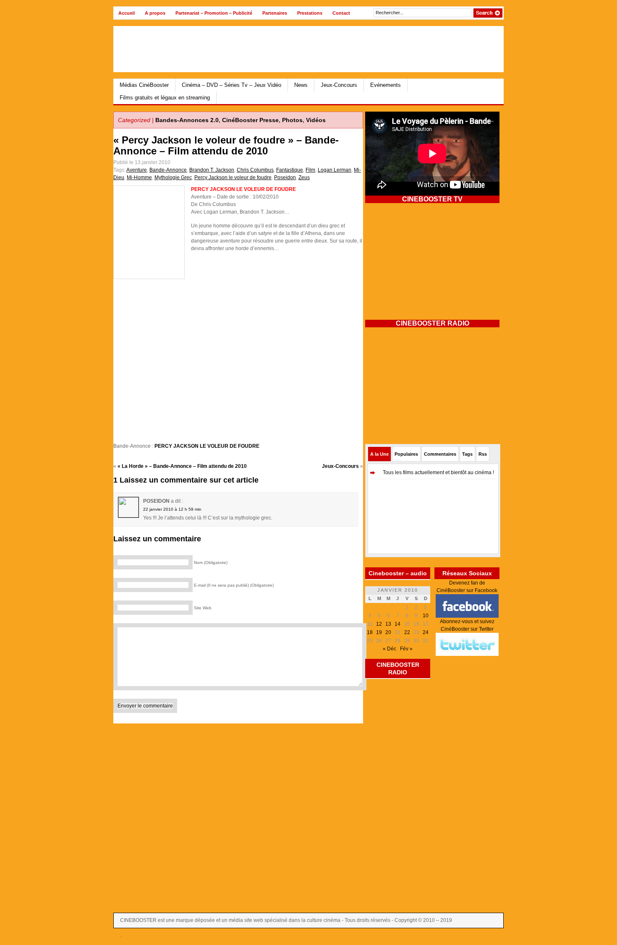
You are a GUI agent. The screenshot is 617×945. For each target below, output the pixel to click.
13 (388, 624)
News (301, 85)
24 (426, 632)
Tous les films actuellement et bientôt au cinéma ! (438, 472)
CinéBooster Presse (250, 120)
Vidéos (316, 120)
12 (379, 624)
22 (407, 632)
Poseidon (285, 177)
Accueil (126, 13)
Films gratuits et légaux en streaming (165, 97)
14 (397, 624)
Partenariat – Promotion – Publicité (213, 13)
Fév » (406, 649)
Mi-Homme (139, 177)
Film (310, 170)
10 (426, 616)
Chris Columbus (255, 170)
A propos (155, 13)
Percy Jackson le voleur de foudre (233, 177)
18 (370, 632)
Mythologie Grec (173, 177)
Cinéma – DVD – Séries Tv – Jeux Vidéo (231, 85)
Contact (341, 13)
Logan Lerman (334, 170)
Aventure (136, 170)
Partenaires (274, 13)
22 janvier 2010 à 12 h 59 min (172, 509)
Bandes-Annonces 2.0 (187, 120)
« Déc (389, 649)
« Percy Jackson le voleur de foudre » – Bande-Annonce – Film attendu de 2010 (226, 145)
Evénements (385, 85)
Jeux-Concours (339, 85)
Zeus (304, 177)
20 (388, 632)
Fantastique (289, 170)
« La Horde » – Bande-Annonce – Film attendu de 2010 (182, 466)
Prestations (309, 13)
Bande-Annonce (168, 170)
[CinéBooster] (195, 49)
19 (379, 632)
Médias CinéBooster (144, 85)
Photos (292, 120)
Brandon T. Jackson (211, 170)
